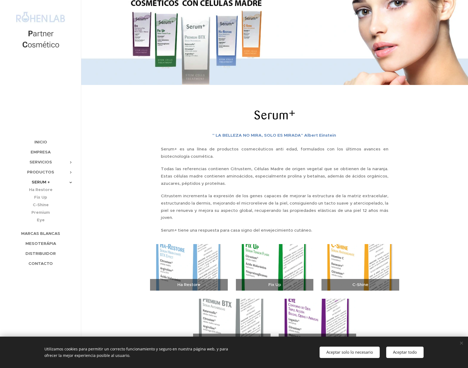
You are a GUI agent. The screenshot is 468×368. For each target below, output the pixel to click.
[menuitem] (41, 142)
